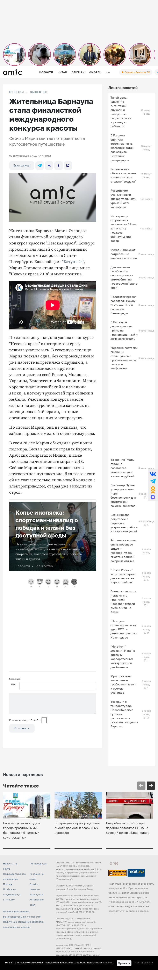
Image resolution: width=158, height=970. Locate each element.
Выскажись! (21, 165)
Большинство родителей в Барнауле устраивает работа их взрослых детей (124, 523)
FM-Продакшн (37, 863)
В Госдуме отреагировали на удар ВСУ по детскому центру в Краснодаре (123, 629)
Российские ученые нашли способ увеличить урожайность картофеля (123, 199)
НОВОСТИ (16, 92)
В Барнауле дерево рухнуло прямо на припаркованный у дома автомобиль (124, 330)
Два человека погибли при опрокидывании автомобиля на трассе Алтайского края (123, 277)
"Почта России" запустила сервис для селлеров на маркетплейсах (123, 576)
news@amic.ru (73, 908)
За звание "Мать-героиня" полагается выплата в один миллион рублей (122, 468)
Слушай (78, 72)
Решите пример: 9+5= (25, 720)
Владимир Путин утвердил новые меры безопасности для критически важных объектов (123, 495)
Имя (13, 684)
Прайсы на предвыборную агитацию (12, 894)
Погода (7, 884)
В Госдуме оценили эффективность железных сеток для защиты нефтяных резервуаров (122, 148)
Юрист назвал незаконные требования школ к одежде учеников (122, 684)
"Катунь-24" (73, 261)
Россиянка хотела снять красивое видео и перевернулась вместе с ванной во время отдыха (123, 551)
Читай (62, 72)
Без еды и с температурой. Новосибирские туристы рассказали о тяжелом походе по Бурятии (124, 714)
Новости (46, 72)
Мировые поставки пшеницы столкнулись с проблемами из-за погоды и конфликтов (124, 358)
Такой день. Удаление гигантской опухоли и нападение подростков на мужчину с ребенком (120, 112)
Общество (38, 92)
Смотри (95, 72)
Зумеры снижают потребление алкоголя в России (123, 254)
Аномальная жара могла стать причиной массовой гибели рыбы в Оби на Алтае (123, 602)
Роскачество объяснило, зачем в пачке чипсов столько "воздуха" (123, 175)
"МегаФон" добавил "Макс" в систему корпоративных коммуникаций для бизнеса (122, 657)
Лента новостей (123, 87)
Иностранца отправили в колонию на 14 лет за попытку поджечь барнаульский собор (123, 228)
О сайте (34, 884)
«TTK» (59, 966)
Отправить (21, 728)
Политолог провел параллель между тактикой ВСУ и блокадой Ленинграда (123, 305)
